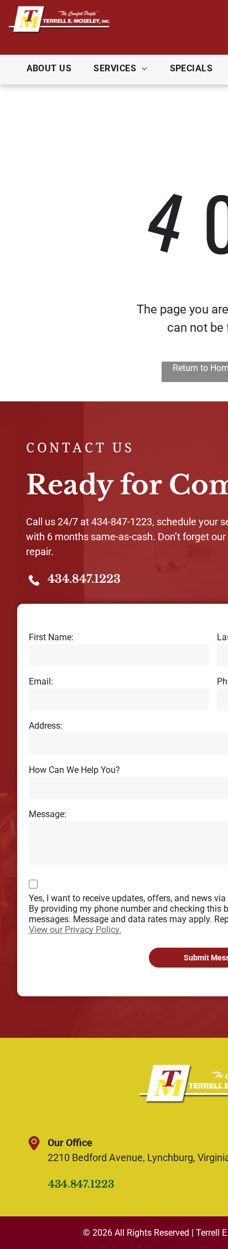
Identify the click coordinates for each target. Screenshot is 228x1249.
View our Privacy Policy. (75, 929)
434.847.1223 (84, 579)
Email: (41, 681)
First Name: (51, 637)
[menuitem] (49, 68)
